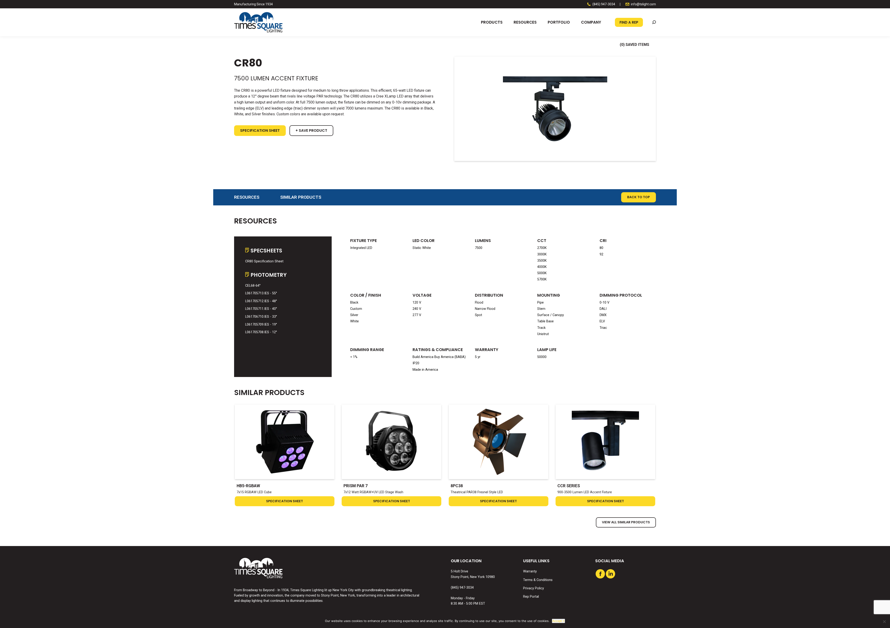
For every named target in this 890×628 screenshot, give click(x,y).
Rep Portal (531, 597)
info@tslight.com (643, 4)
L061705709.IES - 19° (261, 325)
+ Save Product (311, 130)
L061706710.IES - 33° (261, 317)
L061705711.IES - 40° (261, 309)
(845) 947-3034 (603, 4)
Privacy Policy (533, 588)
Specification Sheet (260, 130)
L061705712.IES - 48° (261, 301)
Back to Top (638, 197)
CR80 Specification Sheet (264, 261)
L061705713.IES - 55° (261, 293)
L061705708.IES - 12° (261, 332)
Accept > (558, 621)
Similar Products (300, 197)
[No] (884, 621)
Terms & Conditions (538, 580)
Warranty (530, 571)
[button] (654, 22)
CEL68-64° (253, 286)
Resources (246, 197)
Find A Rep (629, 22)
